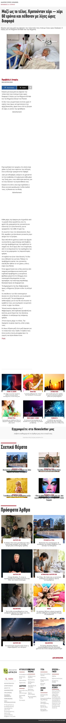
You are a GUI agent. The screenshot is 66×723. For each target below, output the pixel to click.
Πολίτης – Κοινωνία (31, 689)
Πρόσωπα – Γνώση (56, 671)
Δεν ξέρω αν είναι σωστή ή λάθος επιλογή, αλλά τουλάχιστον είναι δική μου (11, 395)
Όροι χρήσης (8, 693)
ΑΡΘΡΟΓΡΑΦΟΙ (8, 686)
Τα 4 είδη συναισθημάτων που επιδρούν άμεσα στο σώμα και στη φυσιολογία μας (16, 612)
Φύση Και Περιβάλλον (44, 709)
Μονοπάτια (22, 680)
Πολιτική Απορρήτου (7, 695)
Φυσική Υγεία (42, 684)
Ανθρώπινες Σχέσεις (31, 676)
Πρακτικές (22, 682)
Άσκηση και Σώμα (44, 695)
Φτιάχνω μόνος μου (44, 706)
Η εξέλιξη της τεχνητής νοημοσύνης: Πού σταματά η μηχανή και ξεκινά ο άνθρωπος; (54, 421)
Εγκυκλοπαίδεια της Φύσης (45, 699)
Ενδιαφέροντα (17, 609)
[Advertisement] (17, 139)
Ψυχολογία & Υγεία (49, 540)
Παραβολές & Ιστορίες (8, 4)
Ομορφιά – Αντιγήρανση (44, 702)
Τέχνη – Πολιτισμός (31, 693)
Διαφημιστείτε (8, 690)
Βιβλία (49, 609)
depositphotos (9, 683)
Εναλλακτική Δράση (7, 82)
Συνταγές (22, 700)
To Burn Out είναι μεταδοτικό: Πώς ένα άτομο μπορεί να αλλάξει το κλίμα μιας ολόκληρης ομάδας (17, 544)
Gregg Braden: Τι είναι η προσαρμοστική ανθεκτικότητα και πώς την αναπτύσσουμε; (17, 578)
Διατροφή (22, 686)
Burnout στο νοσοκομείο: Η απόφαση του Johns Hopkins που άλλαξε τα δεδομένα (49, 544)
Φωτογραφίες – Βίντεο (32, 697)
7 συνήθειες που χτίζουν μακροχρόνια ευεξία (17, 496)
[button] (57, 658)
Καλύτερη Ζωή (17, 540)
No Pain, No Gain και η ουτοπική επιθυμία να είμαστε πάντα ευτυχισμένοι (49, 578)
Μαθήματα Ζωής (31, 682)
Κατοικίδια (31, 680)
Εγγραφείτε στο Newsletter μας (33, 429)
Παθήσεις (43, 677)
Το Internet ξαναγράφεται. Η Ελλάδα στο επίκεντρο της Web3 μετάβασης (33, 421)
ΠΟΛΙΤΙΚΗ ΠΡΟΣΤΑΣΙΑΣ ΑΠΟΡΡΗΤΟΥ (33, 437)
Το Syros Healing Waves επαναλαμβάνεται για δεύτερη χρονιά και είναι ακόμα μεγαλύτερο (49, 647)
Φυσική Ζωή (43, 689)
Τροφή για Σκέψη (55, 681)
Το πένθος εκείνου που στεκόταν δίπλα (49, 470)
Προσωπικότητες (57, 678)
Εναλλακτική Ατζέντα (56, 686)
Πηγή (3, 338)
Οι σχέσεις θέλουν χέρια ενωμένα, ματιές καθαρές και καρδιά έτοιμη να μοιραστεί (49, 612)
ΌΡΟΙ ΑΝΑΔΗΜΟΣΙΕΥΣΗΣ (9, 701)
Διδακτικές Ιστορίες (6, 2)
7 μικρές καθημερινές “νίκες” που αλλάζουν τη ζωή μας (33, 394)
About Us (7, 688)
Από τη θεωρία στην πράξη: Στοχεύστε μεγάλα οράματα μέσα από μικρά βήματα (54, 395)
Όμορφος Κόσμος (31, 671)
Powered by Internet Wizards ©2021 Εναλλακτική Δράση (51, 720)
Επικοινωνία (8, 699)
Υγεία (42, 670)
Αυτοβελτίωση (45, 574)
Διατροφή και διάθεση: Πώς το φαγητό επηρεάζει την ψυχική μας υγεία (11, 421)
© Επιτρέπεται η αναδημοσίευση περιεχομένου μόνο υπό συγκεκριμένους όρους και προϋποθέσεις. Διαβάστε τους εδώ (9, 710)
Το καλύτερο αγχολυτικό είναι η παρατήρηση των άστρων (17, 646)
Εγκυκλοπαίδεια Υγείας (45, 674)
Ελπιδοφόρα (15, 2)
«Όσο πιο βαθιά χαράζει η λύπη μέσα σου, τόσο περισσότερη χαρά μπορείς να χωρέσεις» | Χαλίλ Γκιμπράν (49, 498)
